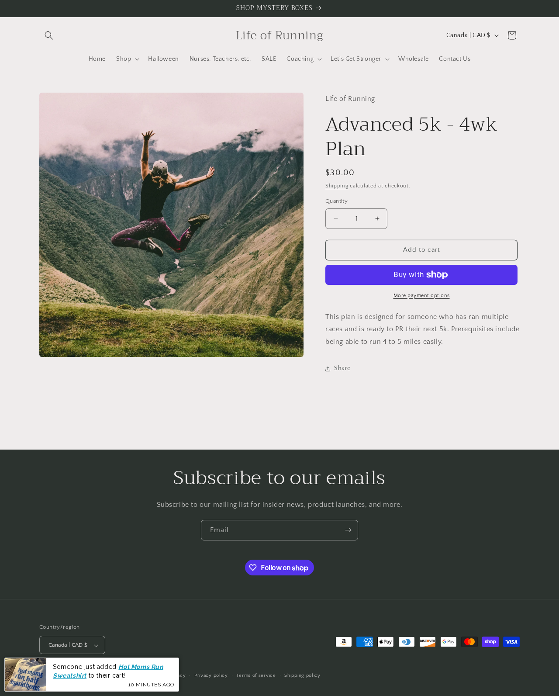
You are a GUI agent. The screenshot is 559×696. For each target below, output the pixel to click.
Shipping (337, 186)
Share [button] (342, 368)
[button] (49, 35)
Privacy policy (211, 675)
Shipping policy (302, 675)
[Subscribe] (348, 530)
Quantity (336, 201)
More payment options (421, 295)
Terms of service (256, 675)
